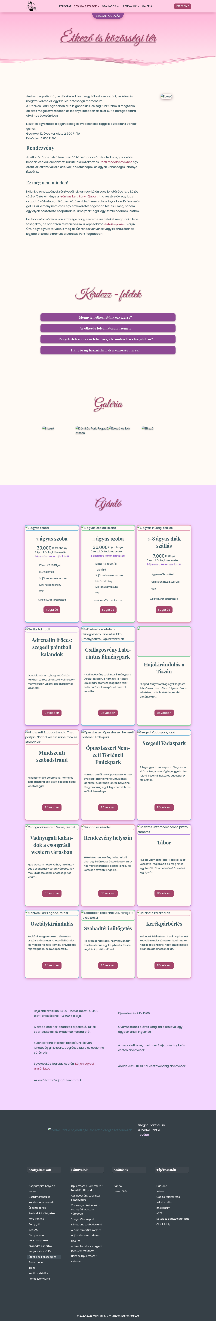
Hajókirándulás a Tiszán (85, 1235)
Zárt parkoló (36, 1235)
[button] (108, 317)
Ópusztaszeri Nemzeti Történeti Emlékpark (87, 1188)
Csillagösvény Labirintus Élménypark (85, 1198)
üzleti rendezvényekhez (116, 162)
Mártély (76, 1261)
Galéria (147, 6)
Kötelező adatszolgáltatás (172, 1218)
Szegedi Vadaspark (83, 1219)
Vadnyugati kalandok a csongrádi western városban (85, 1209)
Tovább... (144, 1135)
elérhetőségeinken (114, 224)
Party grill (34, 1224)
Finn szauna (36, 1262)
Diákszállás (120, 1191)
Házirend (161, 1186)
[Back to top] (207, 1309)
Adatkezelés (164, 1202)
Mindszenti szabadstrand (86, 1224)
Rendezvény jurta (39, 1278)
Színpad (33, 1229)
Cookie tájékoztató (168, 1197)
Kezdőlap (65, 6)
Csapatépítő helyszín (42, 1186)
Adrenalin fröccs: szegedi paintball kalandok (86, 1248)
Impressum (163, 1207)
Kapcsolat (182, 6)
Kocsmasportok (38, 1240)
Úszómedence (37, 1207)
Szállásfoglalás (108, 16)
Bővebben (52, 713)
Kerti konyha (36, 1218)
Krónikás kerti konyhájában (78, 196)
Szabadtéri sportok (40, 1246)
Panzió (118, 1186)
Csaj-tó (75, 1241)
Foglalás (52, 610)
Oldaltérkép (163, 1224)
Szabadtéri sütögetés (42, 1213)
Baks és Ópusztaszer (83, 1256)
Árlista (160, 1191)
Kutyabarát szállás (40, 1251)
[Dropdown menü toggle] (98, 6)
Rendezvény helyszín (41, 1202)
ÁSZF (159, 1213)
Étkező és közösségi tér (43, 1257)
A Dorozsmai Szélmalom (86, 1230)
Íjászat (33, 1268)
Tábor (32, 1191)
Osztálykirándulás (39, 1197)
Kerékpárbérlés (38, 1273)
